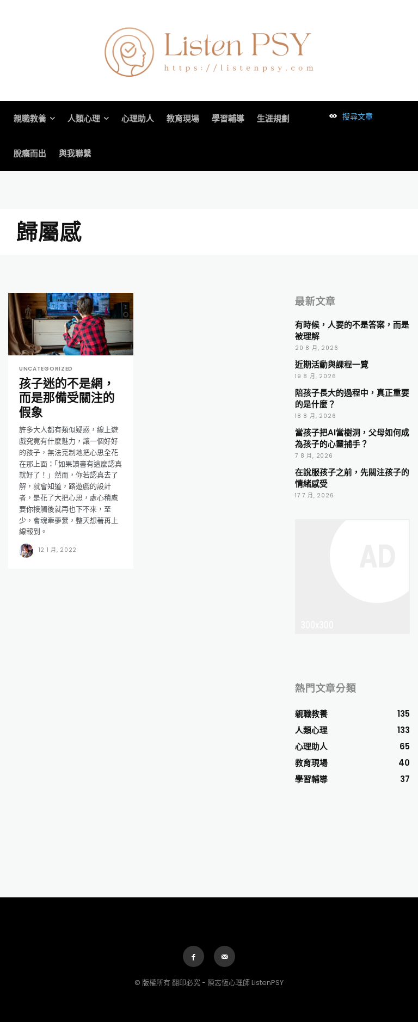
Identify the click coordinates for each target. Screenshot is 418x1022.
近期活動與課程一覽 (331, 364)
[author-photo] (27, 551)
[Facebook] (193, 956)
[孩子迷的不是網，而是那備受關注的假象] (70, 324)
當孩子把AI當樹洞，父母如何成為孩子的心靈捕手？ (352, 438)
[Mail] (224, 956)
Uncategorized (46, 369)
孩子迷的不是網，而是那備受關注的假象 (67, 398)
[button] (348, 116)
